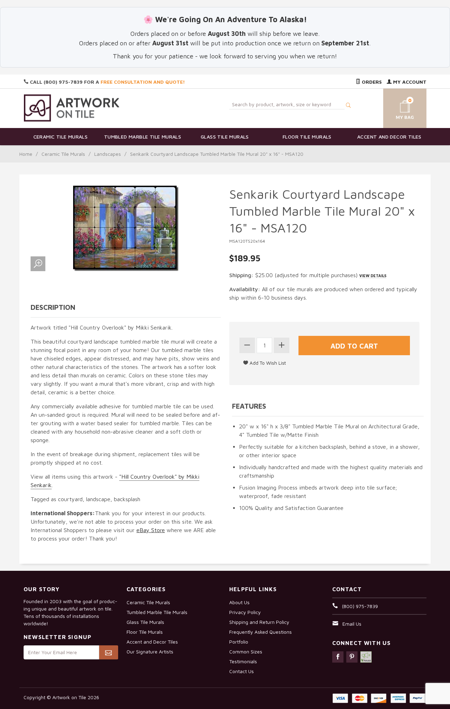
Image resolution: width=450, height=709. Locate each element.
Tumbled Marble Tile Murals (142, 137)
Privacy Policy (245, 612)
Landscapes (107, 154)
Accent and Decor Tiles (389, 137)
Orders (371, 82)
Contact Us (241, 671)
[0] (396, 107)
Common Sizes (245, 651)
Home (25, 154)
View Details (372, 275)
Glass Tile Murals (225, 137)
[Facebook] (337, 657)
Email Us (351, 624)
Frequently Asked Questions (260, 632)
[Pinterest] (352, 657)
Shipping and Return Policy (259, 622)
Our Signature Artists (150, 651)
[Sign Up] (108, 652)
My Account (409, 82)
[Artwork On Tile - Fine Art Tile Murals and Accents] (72, 108)
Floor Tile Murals (307, 137)
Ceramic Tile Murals (60, 137)
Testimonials (243, 661)
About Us (239, 602)
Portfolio (238, 642)
